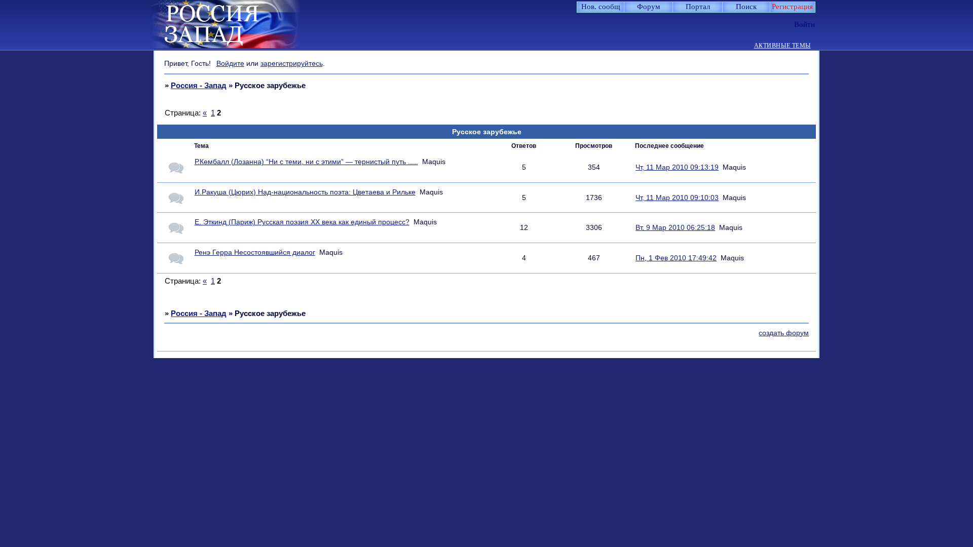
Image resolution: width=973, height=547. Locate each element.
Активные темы (782, 46)
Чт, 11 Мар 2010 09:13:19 (677, 167)
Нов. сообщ (600, 7)
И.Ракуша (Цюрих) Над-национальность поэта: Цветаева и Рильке (305, 192)
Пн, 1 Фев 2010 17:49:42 (676, 258)
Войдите (230, 63)
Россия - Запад (199, 85)
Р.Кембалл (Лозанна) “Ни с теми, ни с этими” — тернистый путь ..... (306, 162)
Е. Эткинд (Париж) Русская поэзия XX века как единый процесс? (302, 222)
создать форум (784, 333)
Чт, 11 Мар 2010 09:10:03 (677, 198)
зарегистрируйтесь (291, 63)
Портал (698, 7)
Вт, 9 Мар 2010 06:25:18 (675, 227)
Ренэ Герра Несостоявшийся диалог (255, 252)
